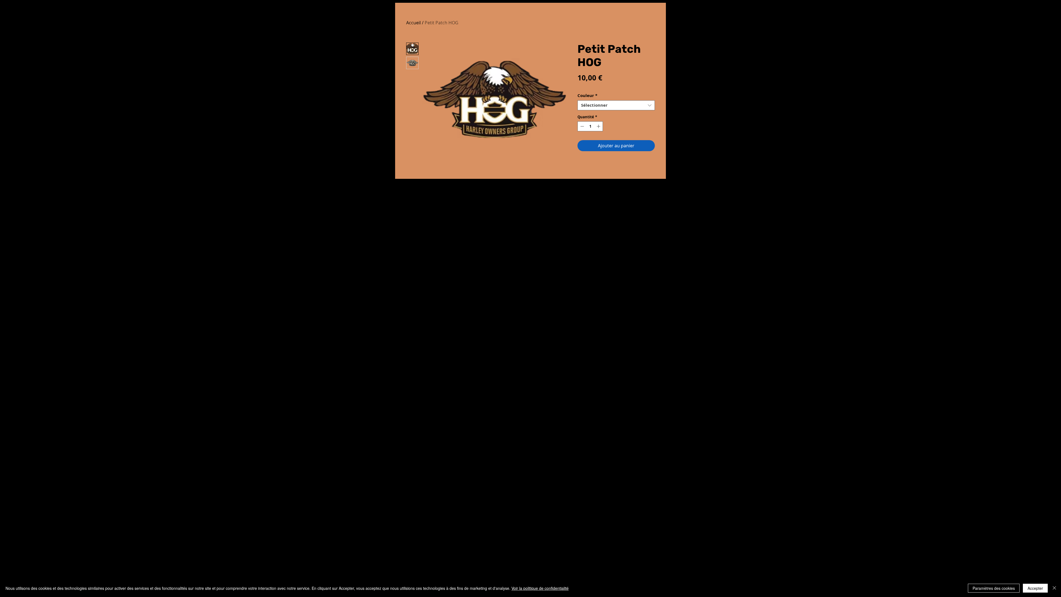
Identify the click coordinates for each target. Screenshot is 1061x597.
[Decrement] (581, 126)
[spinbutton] (590, 126)
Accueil (413, 23)
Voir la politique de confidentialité (540, 588)
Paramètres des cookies (994, 588)
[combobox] (616, 105)
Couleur (587, 95)
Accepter (1035, 588)
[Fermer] (1054, 588)
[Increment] (599, 126)
